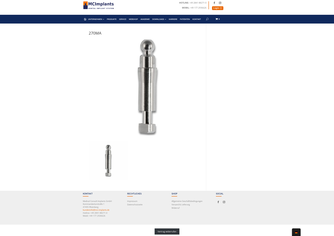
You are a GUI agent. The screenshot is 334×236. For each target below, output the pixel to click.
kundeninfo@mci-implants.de (96, 210)
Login (216, 8)
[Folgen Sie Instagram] (220, 3)
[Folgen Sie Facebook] (214, 3)
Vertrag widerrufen (167, 231)
